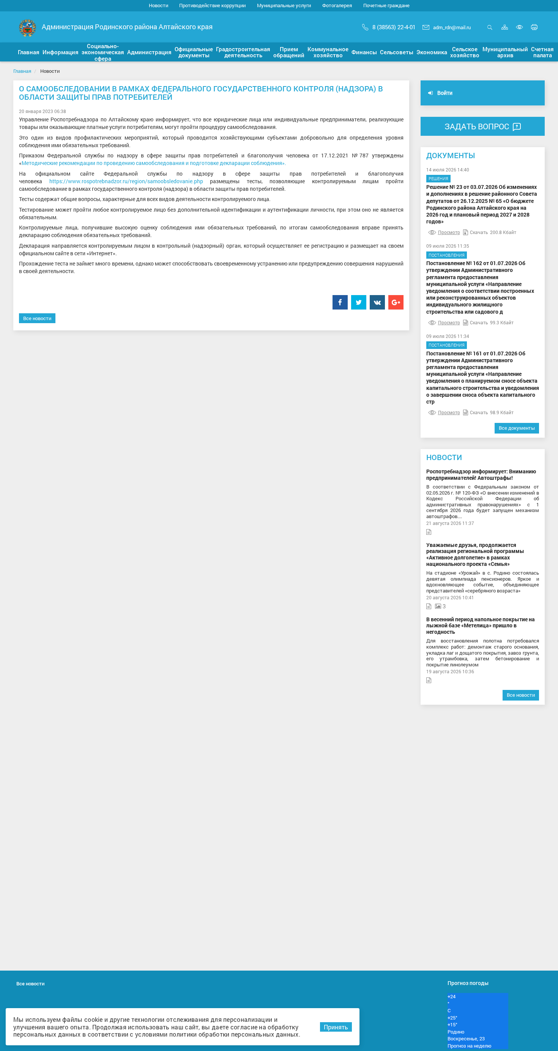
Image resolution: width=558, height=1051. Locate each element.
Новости (158, 5)
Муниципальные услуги (284, 5)
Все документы (517, 427)
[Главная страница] (27, 27)
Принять (336, 1027)
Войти (444, 92)
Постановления (447, 255)
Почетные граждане (386, 5)
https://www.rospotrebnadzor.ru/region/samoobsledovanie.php (126, 181)
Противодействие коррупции (212, 5)
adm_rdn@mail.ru (452, 27)
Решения (438, 178)
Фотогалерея (337, 5)
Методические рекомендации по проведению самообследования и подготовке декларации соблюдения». (154, 163)
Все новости (37, 318)
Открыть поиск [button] (490, 31)
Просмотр (449, 232)
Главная (22, 71)
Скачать (479, 232)
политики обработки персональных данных (233, 1034)
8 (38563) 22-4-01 (394, 27)
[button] (28, 51)
